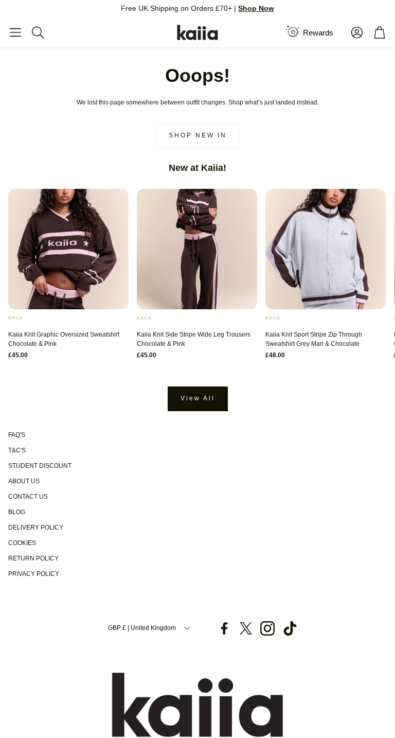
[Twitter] (246, 628)
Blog (16, 512)
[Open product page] (68, 249)
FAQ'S (16, 434)
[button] (15, 32)
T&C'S (17, 450)
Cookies (22, 543)
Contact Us (28, 496)
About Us (24, 481)
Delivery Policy (35, 527)
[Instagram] (267, 628)
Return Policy (33, 558)
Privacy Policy (33, 573)
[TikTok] (290, 628)
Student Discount (39, 465)
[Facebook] (224, 628)
